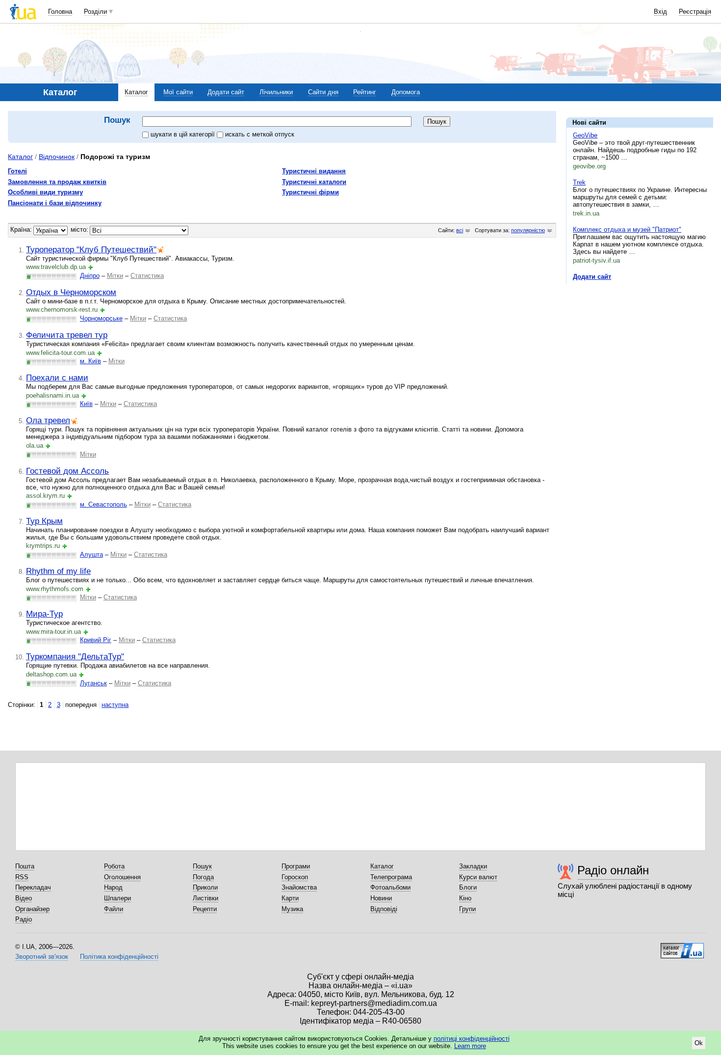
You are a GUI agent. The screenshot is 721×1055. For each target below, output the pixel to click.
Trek (579, 182)
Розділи (95, 11)
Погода (203, 877)
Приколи (205, 887)
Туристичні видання (314, 171)
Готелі (17, 171)
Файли (113, 909)
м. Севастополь (103, 504)
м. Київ (90, 361)
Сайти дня (323, 92)
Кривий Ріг (95, 640)
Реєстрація (695, 11)
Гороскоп (295, 877)
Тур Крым (44, 521)
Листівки (205, 898)
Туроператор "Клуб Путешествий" (91, 249)
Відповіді (383, 909)
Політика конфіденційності (119, 956)
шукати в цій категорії (184, 134)
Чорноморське (101, 318)
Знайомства (299, 887)
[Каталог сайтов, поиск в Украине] (682, 947)
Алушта (91, 554)
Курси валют (478, 877)
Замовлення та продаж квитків (57, 182)
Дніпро (90, 275)
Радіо (23, 919)
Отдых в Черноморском (71, 292)
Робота (114, 866)
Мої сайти (178, 92)
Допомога (405, 92)
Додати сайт (225, 92)
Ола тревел (48, 420)
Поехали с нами (57, 377)
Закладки (473, 866)
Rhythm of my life (58, 571)
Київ (86, 403)
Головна (60, 11)
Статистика (147, 275)
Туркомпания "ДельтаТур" (75, 656)
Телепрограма (391, 877)
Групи (467, 909)
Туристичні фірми (310, 192)
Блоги (468, 887)
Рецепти (205, 909)
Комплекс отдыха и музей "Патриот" (627, 229)
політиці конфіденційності (472, 1038)
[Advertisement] (639, 352)
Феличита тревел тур (66, 335)
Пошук (202, 866)
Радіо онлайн (613, 870)
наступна (115, 704)
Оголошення (122, 877)
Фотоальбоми (390, 887)
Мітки (115, 275)
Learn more (470, 1046)
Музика (292, 909)
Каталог (136, 92)
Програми (296, 866)
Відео (23, 898)
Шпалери (117, 898)
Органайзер (32, 909)
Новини (381, 898)
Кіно (465, 898)
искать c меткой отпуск (259, 134)
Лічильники (276, 92)
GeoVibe (585, 135)
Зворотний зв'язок (41, 956)
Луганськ (93, 683)
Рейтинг (364, 92)
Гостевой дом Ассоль (67, 471)
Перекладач (33, 887)
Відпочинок (57, 157)
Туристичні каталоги (314, 182)
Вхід (660, 11)
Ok (699, 1043)
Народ (113, 887)
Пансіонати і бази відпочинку (55, 203)
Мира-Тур (44, 614)
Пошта (24, 866)
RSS (21, 877)
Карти (290, 898)
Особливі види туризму (45, 192)
